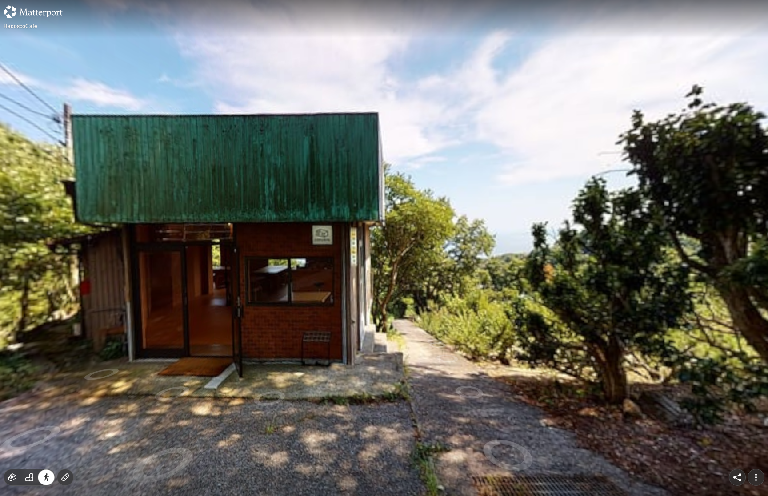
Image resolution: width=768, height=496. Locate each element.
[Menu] (756, 477)
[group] (29, 477)
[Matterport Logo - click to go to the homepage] (33, 12)
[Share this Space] (737, 477)
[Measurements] (65, 477)
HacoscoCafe (20, 26)
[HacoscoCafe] (384, 248)
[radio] (12, 477)
